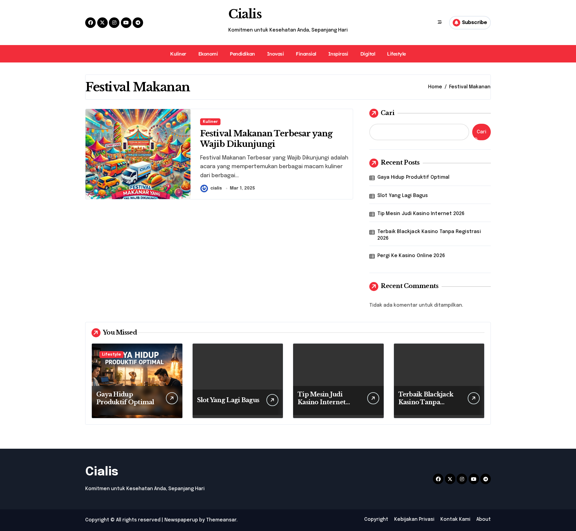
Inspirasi (338, 54)
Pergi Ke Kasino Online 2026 (411, 255)
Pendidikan (242, 54)
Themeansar (221, 520)
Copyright (376, 519)
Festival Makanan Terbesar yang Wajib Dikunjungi (266, 139)
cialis (216, 188)
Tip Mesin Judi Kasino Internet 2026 (421, 213)
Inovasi (275, 54)
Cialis (244, 14)
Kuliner (178, 54)
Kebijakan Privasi (414, 519)
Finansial (306, 54)
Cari (387, 113)
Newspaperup (181, 520)
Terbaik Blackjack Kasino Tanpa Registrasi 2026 (429, 235)
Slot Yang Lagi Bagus (402, 195)
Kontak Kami (455, 519)
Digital (367, 54)
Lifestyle (396, 54)
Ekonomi (208, 54)
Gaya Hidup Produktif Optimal (413, 177)
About (483, 519)
